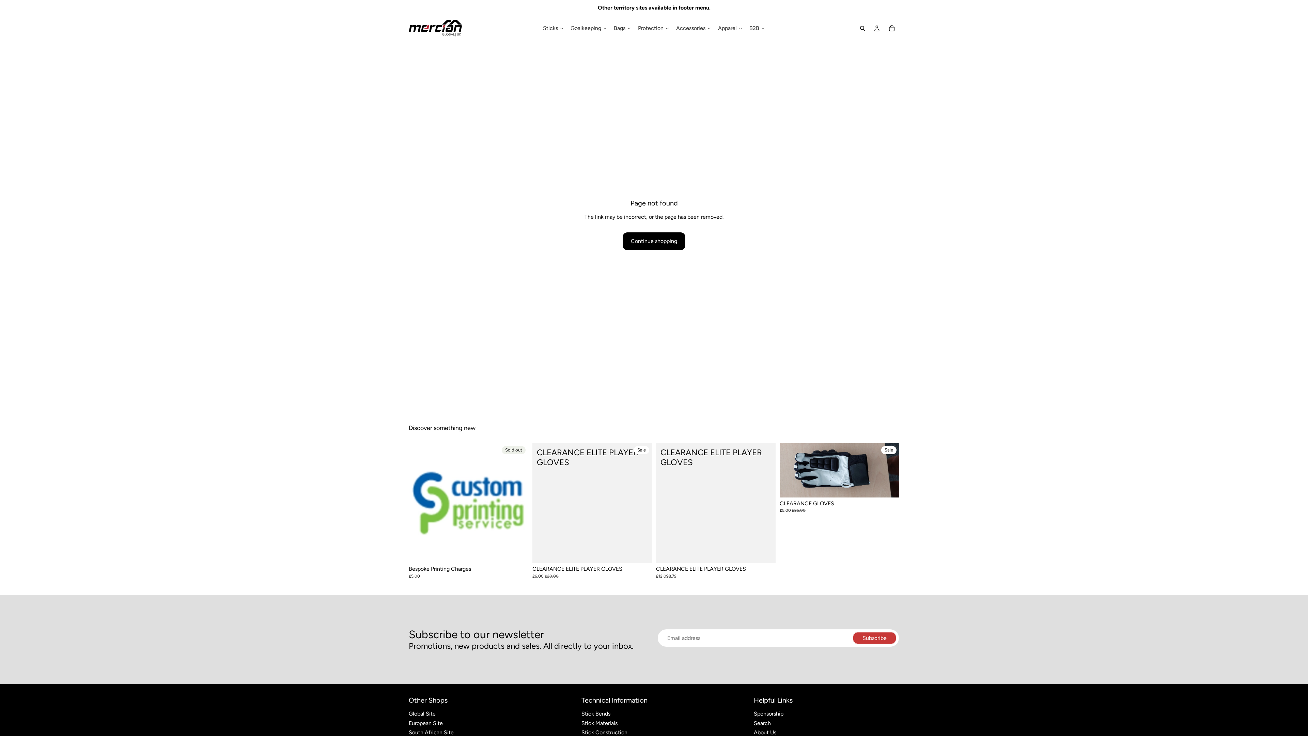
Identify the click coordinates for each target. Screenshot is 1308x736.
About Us (765, 732)
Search (762, 723)
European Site (426, 723)
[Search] (862, 28)
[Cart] (891, 28)
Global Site (422, 713)
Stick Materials (599, 723)
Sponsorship (768, 713)
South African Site (431, 732)
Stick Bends (595, 713)
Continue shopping (654, 241)
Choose (647, 552)
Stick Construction (604, 732)
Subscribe (874, 638)
